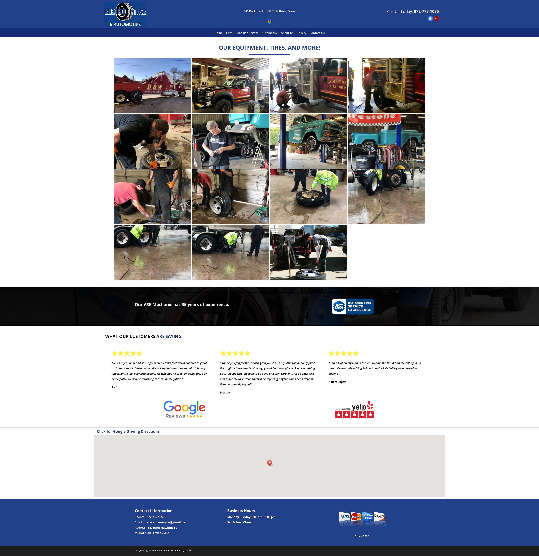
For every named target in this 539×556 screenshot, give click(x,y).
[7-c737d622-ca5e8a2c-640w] (230, 223)
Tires (229, 33)
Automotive (270, 33)
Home (218, 33)
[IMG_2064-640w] (230, 168)
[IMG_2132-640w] (230, 112)
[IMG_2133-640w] (308, 112)
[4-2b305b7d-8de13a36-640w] (308, 223)
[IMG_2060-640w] (386, 168)
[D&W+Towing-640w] (152, 112)
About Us (287, 33)
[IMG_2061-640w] (308, 168)
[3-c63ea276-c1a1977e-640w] (386, 223)
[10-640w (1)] (308, 279)
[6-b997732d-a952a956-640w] (152, 223)
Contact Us (317, 33)
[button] (270, 463)
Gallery (301, 33)
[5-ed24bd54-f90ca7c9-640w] (152, 168)
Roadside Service (247, 33)
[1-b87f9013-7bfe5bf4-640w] (230, 279)
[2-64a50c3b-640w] (152, 279)
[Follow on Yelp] (436, 18)
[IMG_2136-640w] (386, 112)
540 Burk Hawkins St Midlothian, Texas (269, 11)
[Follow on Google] (430, 18)
